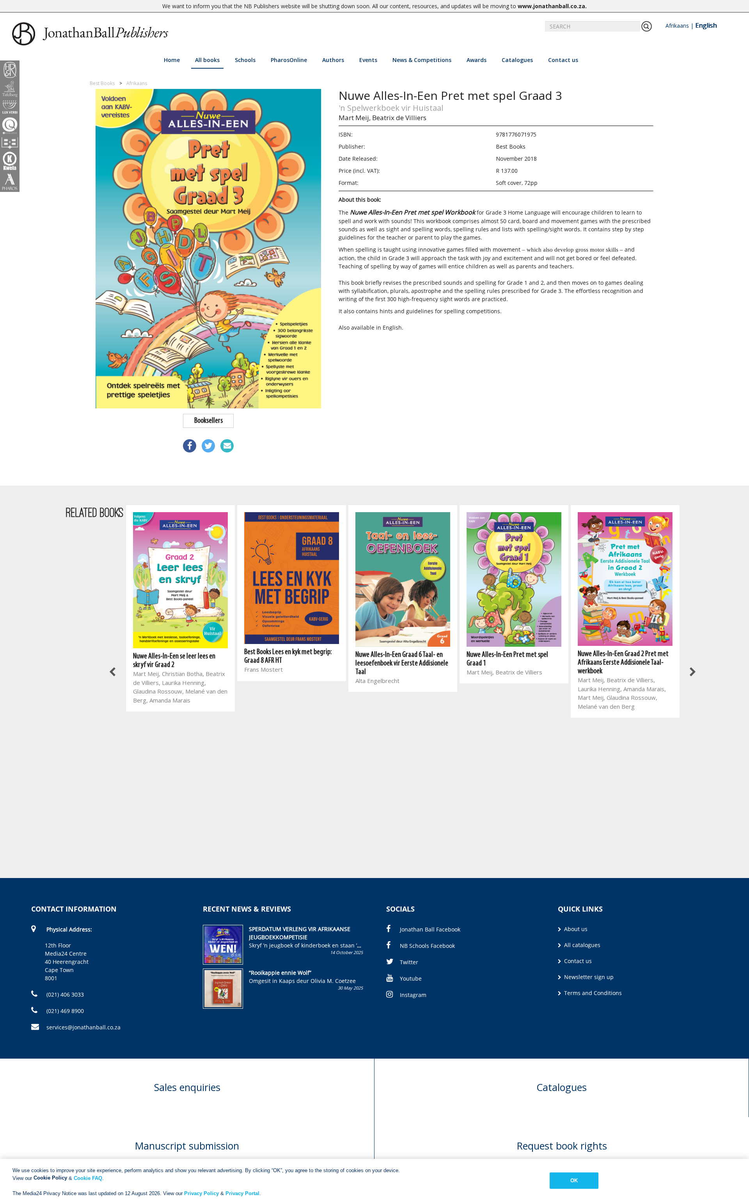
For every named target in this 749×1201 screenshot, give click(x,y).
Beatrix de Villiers (399, 117)
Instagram (413, 995)
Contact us (563, 60)
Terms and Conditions (592, 993)
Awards (476, 60)
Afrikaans (677, 25)
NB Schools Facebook (427, 945)
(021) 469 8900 (64, 1011)
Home (172, 60)
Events (368, 60)
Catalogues (517, 60)
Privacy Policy (201, 1193)
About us (575, 929)
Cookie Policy (50, 1178)
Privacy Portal (242, 1193)
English (706, 25)
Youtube (411, 978)
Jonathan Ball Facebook (430, 929)
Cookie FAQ (88, 1178)
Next (692, 672)
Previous (113, 672)
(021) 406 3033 (64, 994)
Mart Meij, (355, 117)
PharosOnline (289, 60)
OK (574, 1180)
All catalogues (581, 945)
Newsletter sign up (588, 977)
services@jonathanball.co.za (83, 1027)
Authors (333, 60)
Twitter (409, 962)
